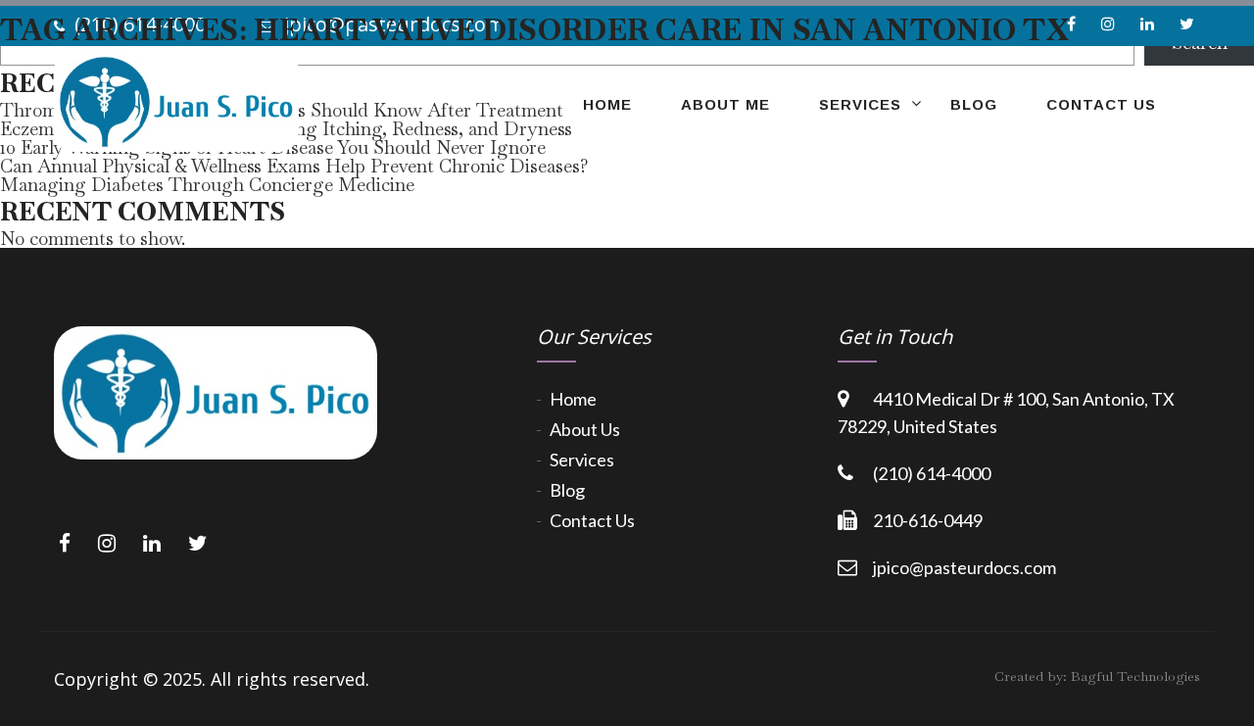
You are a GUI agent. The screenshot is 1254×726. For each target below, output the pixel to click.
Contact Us (1101, 104)
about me (725, 104)
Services (860, 104)
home (607, 104)
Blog (973, 104)
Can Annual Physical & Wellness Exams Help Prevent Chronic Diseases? (294, 166)
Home (573, 399)
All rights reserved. (290, 679)
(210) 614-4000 (931, 473)
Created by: (1097, 676)
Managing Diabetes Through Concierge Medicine (207, 184)
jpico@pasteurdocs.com (964, 567)
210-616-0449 (928, 520)
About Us (585, 429)
